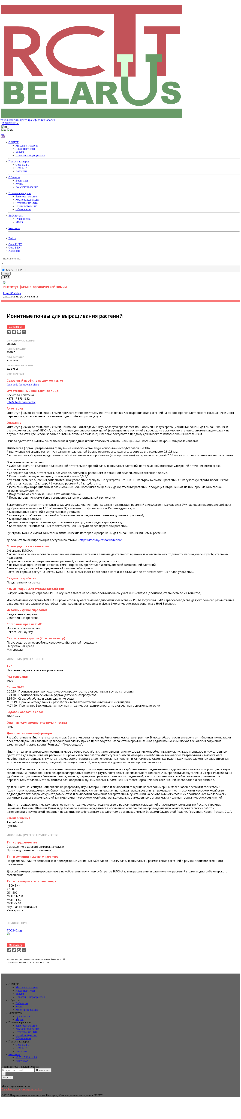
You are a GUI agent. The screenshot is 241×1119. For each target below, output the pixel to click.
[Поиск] (2, 133)
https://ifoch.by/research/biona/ (100, 540)
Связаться (15, 326)
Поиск (6, 273)
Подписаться (43, 1070)
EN (3, 136)
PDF (6, 277)
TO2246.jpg (14, 930)
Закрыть (7, 1077)
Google (9, 270)
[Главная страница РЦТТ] (120, 61)
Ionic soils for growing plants (23, 384)
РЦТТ (23, 270)
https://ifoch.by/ (12, 293)
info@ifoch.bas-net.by (21, 402)
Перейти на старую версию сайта (21, 1089)
